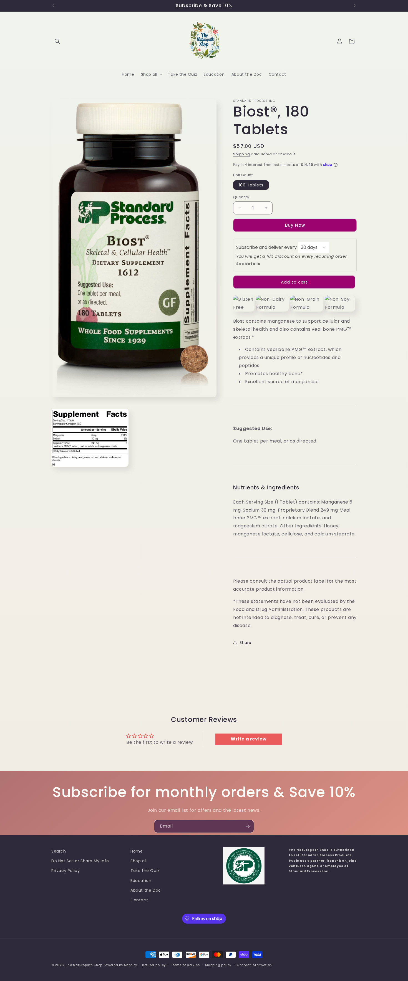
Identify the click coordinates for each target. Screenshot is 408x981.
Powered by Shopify (120, 965)
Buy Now (295, 225)
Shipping (241, 154)
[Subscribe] (247, 826)
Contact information (254, 964)
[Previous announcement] (53, 5)
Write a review (248, 739)
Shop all (138, 861)
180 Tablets (251, 185)
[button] (57, 41)
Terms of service (185, 964)
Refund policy (154, 964)
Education (140, 880)
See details (248, 263)
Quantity (241, 196)
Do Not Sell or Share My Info (80, 861)
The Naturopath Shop (84, 965)
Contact (139, 900)
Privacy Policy (65, 871)
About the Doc (145, 890)
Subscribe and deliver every (267, 247)
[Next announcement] (355, 5)
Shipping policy (218, 964)
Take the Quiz (145, 871)
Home (136, 851)
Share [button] (245, 642)
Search (58, 851)
